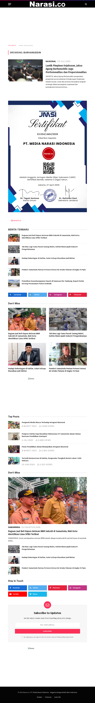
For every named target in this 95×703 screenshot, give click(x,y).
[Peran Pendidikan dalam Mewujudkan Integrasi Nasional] (14, 449)
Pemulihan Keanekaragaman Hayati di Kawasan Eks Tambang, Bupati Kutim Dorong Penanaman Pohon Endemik (53, 282)
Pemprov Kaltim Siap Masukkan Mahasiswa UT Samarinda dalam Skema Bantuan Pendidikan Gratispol (51, 435)
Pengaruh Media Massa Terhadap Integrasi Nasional (43, 422)
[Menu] (9, 4)
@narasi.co (16, 220)
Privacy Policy (61, 637)
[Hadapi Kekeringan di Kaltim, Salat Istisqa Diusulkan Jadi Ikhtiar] (14, 261)
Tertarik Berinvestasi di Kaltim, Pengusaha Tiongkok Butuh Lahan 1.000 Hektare (51, 459)
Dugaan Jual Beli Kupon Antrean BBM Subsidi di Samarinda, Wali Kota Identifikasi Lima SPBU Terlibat (50, 236)
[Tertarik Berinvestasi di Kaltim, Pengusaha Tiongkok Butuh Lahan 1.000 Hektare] (14, 461)
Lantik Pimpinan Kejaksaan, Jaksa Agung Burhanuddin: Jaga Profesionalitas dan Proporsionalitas (66, 69)
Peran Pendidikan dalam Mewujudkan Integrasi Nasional (45, 447)
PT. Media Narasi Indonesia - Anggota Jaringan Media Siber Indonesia (54, 692)
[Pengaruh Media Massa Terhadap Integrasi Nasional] (14, 425)
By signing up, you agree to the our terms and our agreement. (49, 637)
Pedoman (48, 697)
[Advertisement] (47, 26)
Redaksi (39, 697)
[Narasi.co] (47, 4)
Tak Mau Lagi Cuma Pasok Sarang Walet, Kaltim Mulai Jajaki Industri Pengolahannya (50, 248)
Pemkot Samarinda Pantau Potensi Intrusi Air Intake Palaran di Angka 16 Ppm (54, 270)
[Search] (85, 4)
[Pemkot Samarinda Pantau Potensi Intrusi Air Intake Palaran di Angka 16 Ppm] (14, 272)
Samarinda (14, 527)
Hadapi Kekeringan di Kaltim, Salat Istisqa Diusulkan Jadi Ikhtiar (48, 258)
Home (21, 45)
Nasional (51, 61)
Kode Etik (57, 697)
